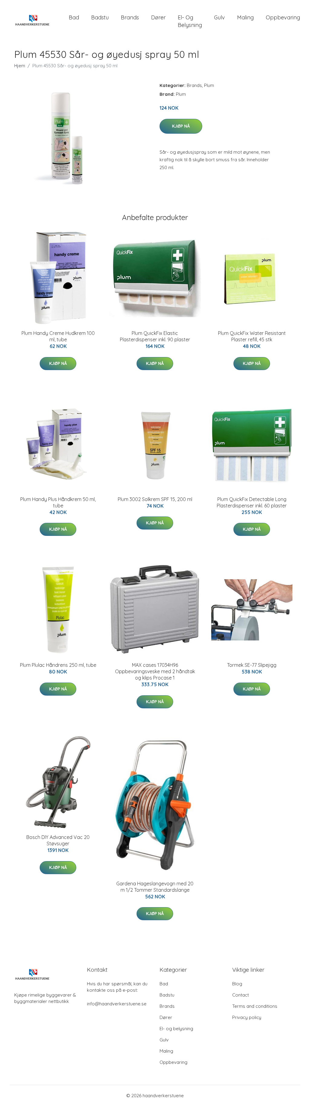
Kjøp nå (181, 126)
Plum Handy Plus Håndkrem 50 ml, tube (58, 502)
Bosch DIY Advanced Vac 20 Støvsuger (58, 840)
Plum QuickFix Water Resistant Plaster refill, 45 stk (252, 336)
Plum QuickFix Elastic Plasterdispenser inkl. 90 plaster (155, 336)
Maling (245, 17)
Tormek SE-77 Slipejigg (251, 665)
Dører (158, 17)
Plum (209, 85)
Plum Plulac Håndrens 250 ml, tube (58, 665)
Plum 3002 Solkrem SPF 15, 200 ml (155, 499)
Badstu (100, 17)
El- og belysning (190, 21)
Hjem (19, 65)
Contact (240, 995)
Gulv (219, 17)
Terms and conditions (254, 1006)
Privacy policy (246, 1017)
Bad (74, 17)
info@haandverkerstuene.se (117, 1004)
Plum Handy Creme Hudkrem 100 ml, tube (58, 336)
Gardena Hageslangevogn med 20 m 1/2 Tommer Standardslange (154, 886)
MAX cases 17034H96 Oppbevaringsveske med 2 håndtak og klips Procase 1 (155, 671)
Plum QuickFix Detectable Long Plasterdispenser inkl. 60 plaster (252, 502)
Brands (130, 17)
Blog (237, 984)
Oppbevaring (283, 17)
